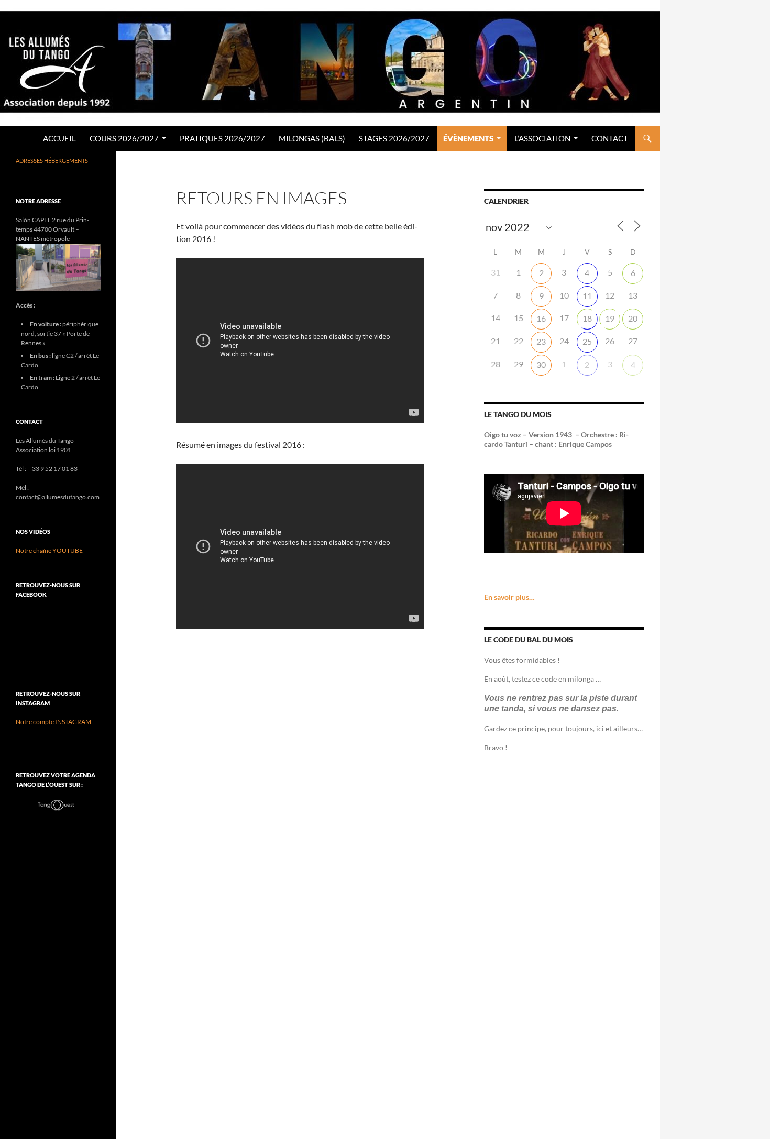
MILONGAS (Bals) (312, 138)
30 (541, 364)
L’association (542, 138)
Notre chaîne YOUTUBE (49, 550)
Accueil (59, 138)
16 (541, 318)
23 (541, 341)
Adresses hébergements (52, 160)
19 (609, 318)
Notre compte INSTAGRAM (53, 722)
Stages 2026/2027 (394, 138)
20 (632, 318)
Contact (609, 138)
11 (587, 296)
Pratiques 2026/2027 (222, 138)
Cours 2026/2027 (124, 138)
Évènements (468, 138)
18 (587, 318)
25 (587, 341)
